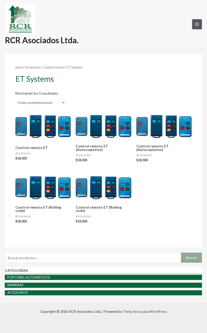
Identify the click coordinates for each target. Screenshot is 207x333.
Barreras (15, 285)
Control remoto (53, 67)
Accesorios (17, 293)
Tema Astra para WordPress (145, 311)
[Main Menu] (197, 24)
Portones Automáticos (28, 277)
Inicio (19, 67)
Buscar (191, 257)
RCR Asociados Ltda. (42, 40)
